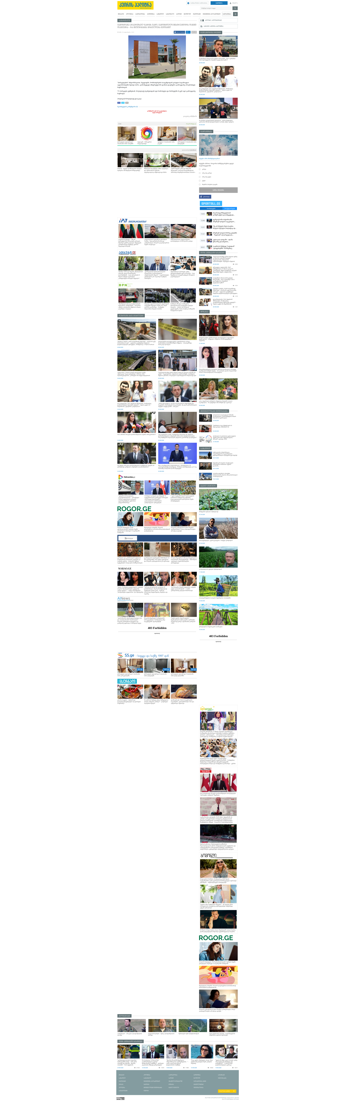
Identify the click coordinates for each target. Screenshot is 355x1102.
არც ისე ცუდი (206, 177)
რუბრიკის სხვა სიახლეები (131, 316)
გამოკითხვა (206, 132)
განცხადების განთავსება (198, 3)
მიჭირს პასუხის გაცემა (209, 184)
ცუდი (203, 180)
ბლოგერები (124, 1016)
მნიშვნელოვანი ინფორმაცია (214, 411)
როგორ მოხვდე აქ (191, 124)
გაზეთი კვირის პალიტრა (213, 26)
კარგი (204, 169)
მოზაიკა (204, 312)
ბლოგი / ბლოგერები (213, 20)
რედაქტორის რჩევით (210, 33)
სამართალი (124, 20)
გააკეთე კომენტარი (190, 116)
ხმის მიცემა (218, 190)
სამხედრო (205, 448)
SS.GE (119, 124)
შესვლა (235, 3)
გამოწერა (219, 3)
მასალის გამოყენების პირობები (230, 1099)
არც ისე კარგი (207, 173)
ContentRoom (189, 150)
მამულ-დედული (208, 486)
